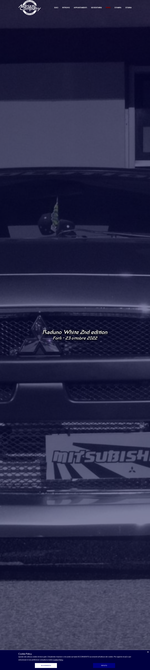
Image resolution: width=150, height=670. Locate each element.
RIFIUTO (104, 665)
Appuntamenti (80, 7)
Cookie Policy (58, 660)
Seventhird (96, 7)
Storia (128, 7)
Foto (108, 7)
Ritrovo (66, 7)
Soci (56, 7)
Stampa (117, 7)
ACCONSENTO (46, 665)
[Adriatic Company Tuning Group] (29, 7)
